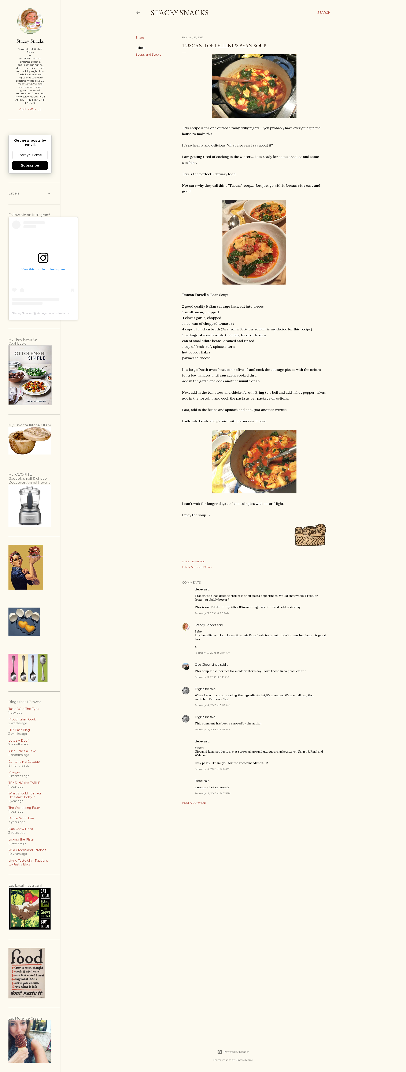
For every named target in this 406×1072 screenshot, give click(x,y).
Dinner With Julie (21, 818)
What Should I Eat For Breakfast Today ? (24, 795)
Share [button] (140, 38)
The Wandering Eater (24, 808)
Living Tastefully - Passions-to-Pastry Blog (28, 862)
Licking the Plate (21, 839)
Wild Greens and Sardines (27, 850)
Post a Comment (194, 802)
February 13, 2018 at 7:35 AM (212, 613)
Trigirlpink (202, 689)
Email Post (199, 561)
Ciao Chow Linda (207, 665)
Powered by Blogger (236, 1051)
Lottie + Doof (18, 740)
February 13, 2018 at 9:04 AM (212, 652)
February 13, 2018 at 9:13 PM (212, 677)
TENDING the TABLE (24, 783)
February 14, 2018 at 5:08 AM (212, 729)
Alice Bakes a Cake (22, 751)
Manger (14, 772)
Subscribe (30, 165)
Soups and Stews (148, 54)
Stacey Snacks (180, 13)
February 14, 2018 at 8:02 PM (212, 793)
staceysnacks (46, 313)
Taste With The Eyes (23, 709)
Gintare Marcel (244, 1059)
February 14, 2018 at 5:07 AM (212, 705)
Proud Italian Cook (22, 719)
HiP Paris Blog (19, 730)
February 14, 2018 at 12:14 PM (212, 769)
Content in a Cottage (24, 762)
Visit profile (30, 109)
